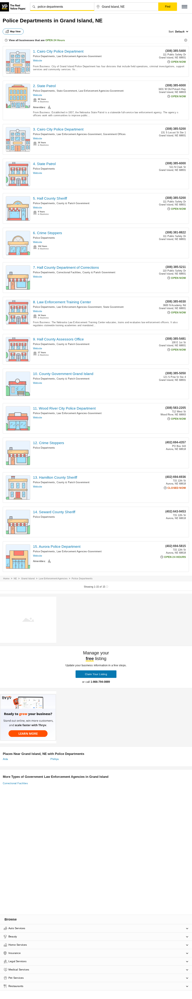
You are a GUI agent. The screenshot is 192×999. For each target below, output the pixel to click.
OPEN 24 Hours (55, 40)
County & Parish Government (73, 203)
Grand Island (28, 578)
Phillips (54, 759)
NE (15, 578)
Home (6, 578)
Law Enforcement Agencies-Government (79, 56)
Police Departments (44, 56)
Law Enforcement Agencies (53, 578)
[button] (184, 6)
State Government (67, 90)
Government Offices (114, 134)
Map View (15, 31)
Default (179, 31)
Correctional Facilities (69, 272)
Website (37, 60)
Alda (5, 759)
